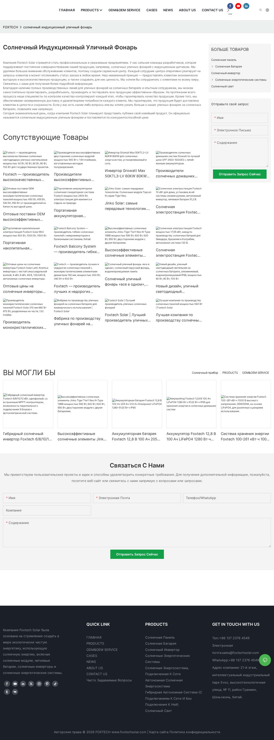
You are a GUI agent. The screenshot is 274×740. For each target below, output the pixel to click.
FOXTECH (10, 27)
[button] (228, 10)
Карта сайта (158, 732)
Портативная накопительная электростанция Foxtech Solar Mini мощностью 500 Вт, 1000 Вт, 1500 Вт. (25, 246)
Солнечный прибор (205, 372)
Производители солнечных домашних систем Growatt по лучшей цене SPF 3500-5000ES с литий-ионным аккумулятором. (177, 173)
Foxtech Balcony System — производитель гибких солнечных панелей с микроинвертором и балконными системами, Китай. (76, 249)
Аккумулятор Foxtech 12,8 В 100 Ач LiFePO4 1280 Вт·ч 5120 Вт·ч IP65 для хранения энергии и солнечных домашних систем (191, 437)
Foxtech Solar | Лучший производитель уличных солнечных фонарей (126, 318)
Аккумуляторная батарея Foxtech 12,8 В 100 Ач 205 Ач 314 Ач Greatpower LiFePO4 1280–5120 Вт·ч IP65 (134, 437)
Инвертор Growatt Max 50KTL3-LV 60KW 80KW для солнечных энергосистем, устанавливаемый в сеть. (127, 173)
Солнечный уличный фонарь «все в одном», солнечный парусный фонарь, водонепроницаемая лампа (125, 282)
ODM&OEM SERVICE (255, 372)
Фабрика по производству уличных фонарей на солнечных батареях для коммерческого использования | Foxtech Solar (77, 321)
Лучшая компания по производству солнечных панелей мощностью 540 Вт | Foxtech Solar (178, 318)
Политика (177, 732)
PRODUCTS (230, 372)
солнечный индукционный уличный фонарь (57, 27)
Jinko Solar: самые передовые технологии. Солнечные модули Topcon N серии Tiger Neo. (126, 206)
